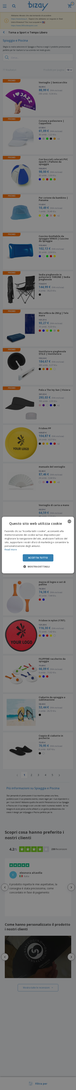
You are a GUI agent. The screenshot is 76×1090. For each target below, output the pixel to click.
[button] (38, 566)
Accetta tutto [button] (38, 557)
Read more (11, 549)
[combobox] (69, 521)
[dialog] (38, 545)
